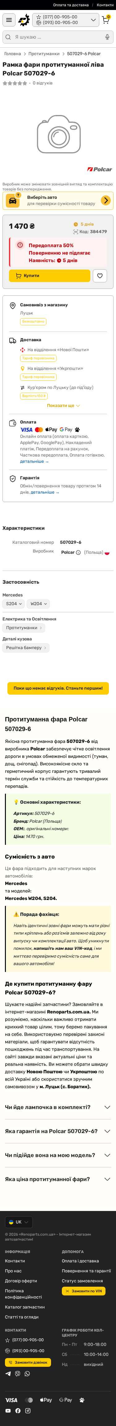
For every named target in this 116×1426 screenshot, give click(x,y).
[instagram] (28, 1411)
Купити (31, 275)
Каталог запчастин (25, 1307)
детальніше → (34, 461)
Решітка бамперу (24, 647)
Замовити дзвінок (31, 1362)
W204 (36, 603)
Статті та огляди (22, 1317)
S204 (11, 603)
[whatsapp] (27, 1374)
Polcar (68, 552)
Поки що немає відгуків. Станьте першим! (58, 688)
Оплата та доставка (71, 5)
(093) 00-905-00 (28, 1350)
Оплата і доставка (80, 1261)
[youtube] (8, 1411)
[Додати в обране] (100, 275)
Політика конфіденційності (23, 1294)
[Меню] (8, 19)
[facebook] (18, 1411)
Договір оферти (21, 1281)
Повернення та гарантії (86, 1271)
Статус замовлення (82, 1281)
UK (18, 1222)
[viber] (18, 1374)
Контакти (105, 5)
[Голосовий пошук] (107, 37)
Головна (12, 53)
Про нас (13, 1271)
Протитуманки (44, 53)
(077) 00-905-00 (28, 1339)
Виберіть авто (42, 197)
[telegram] (8, 1374)
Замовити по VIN (87, 1291)
